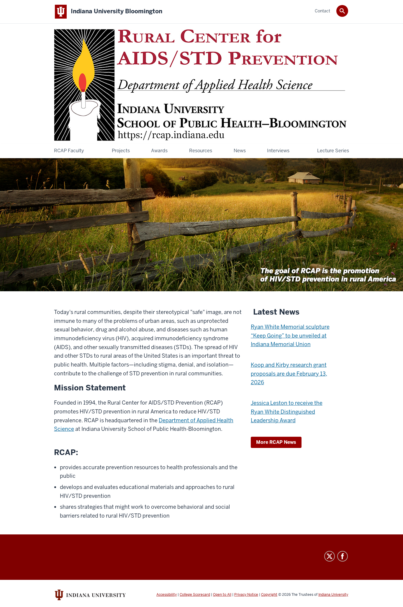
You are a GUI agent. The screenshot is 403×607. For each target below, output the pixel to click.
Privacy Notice (246, 594)
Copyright (269, 594)
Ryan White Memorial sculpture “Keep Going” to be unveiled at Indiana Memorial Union (290, 335)
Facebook (342, 556)
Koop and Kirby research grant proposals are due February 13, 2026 (289, 373)
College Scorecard (195, 594)
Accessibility (166, 594)
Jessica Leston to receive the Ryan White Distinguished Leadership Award (286, 412)
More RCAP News (276, 442)
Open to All (222, 594)
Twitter (329, 556)
